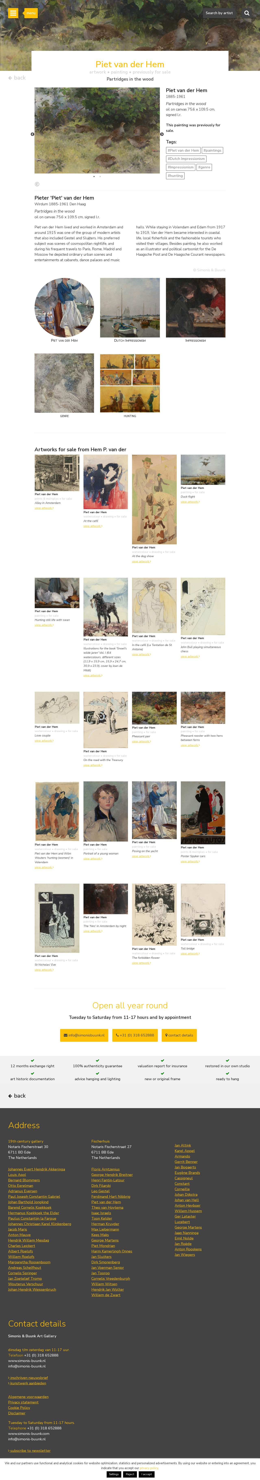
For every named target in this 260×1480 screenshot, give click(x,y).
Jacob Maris (17, 1229)
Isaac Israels (101, 1213)
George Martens (105, 1240)
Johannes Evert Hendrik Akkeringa (36, 1169)
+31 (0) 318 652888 (136, 1035)
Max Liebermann (105, 1229)
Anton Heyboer (187, 1205)
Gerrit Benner (186, 1161)
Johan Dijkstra (186, 1194)
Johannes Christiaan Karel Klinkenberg (39, 1223)
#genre (204, 167)
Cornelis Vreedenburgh (110, 1278)
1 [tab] (94, 176)
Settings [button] (114, 1474)
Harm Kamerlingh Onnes (111, 1251)
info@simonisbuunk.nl (86, 1035)
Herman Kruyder (105, 1223)
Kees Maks (100, 1234)
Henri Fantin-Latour (108, 1180)
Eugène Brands (187, 1172)
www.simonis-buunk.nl (27, 1360)
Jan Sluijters (101, 1256)
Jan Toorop (100, 1273)
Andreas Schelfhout (24, 1267)
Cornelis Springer (22, 1273)
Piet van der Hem (106, 1202)
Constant (182, 1183)
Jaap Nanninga (186, 1232)
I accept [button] (147, 1474)
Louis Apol (17, 1174)
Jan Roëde (183, 1243)
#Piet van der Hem (183, 150)
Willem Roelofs (21, 1256)
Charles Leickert (21, 1245)
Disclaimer (16, 1413)
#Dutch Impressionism (186, 158)
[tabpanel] (97, 130)
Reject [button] (130, 1474)
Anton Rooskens (188, 1249)
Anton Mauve (19, 1234)
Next (162, 134)
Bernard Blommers (24, 1180)
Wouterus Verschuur (25, 1284)
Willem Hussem (188, 1211)
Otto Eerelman (20, 1185)
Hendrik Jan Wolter (107, 1289)
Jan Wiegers (185, 1254)
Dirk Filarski (101, 1185)
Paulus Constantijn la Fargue (32, 1218)
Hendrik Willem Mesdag (28, 1240)
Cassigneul (184, 1178)
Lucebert (182, 1221)
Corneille (182, 1189)
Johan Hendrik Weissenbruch (32, 1289)
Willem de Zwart (105, 1295)
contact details (180, 1035)
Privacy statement (23, 1402)
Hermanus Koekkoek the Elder (33, 1213)
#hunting (175, 175)
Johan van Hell (187, 1200)
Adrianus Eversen (22, 1191)
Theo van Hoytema (107, 1207)
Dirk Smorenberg (105, 1262)
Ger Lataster (185, 1216)
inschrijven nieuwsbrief (28, 1377)
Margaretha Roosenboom (29, 1262)
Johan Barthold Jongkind (28, 1202)
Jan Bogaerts (185, 1167)
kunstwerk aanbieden (27, 1383)
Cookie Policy (19, 1407)
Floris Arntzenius (105, 1169)
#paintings (212, 150)
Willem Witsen (104, 1284)
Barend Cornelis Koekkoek (29, 1207)
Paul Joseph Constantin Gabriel (34, 1196)
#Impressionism (181, 167)
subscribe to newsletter (30, 1450)
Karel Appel (185, 1150)
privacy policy (149, 1468)
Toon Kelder (101, 1218)
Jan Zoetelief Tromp (25, 1278)
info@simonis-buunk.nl (27, 1366)
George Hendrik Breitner (112, 1174)
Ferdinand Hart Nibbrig (110, 1196)
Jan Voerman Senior (107, 1267)
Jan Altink (183, 1145)
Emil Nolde (184, 1238)
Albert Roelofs (20, 1251)
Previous (32, 134)
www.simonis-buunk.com (28, 1433)
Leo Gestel (100, 1191)
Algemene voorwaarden (28, 1396)
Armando (182, 1156)
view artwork (44, 508)
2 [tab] (100, 176)
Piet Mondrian (103, 1245)
